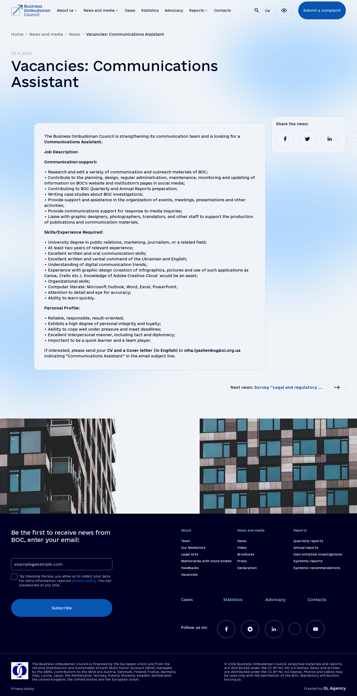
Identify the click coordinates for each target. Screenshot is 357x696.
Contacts (317, 599)
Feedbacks (190, 568)
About (186, 530)
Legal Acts (189, 554)
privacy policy (84, 580)
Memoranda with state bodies (206, 561)
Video (242, 547)
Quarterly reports (308, 541)
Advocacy (275, 599)
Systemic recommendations (316, 568)
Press (242, 561)
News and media (46, 34)
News (74, 34)
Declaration (247, 568)
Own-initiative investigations (317, 554)
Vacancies (189, 574)
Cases (187, 599)
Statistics (232, 599)
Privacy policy (22, 688)
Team (185, 541)
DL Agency (334, 688)
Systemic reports (308, 561)
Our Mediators (193, 547)
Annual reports (305, 547)
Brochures (245, 554)
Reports (300, 530)
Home (17, 34)
